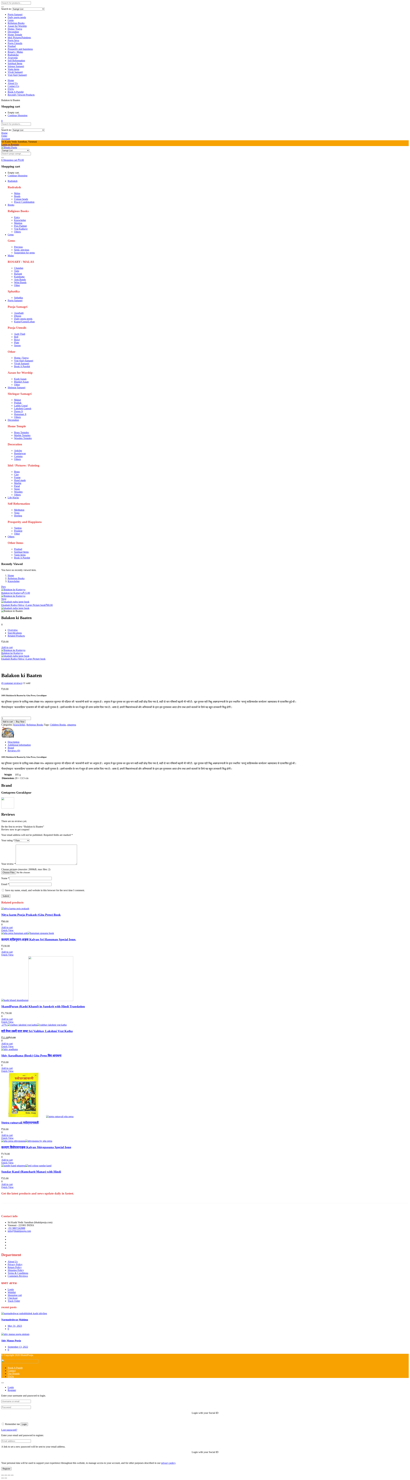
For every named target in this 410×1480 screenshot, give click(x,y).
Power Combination (24, 202)
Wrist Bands (20, 282)
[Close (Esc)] (12, 1475)
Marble (17, 483)
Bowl (17, 339)
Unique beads (21, 199)
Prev (3, 586)
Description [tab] (13, 742)
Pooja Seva (13, 40)
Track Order (14, 1301)
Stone (17, 489)
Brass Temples (21, 432)
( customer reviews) (11, 683)
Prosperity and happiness (20, 49)
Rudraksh (12, 181)
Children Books (58, 724)
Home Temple (15, 34)
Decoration (13, 31)
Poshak (17, 402)
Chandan (18, 268)
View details (7, 667)
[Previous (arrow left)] (2, 1478)
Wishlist (12, 1292)
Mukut (17, 399)
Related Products (16, 635)
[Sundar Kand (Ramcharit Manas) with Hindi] (26, 1165)
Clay (16, 474)
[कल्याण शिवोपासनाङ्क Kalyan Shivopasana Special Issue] (26, 1141)
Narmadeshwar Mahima (14, 1319)
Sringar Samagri (16, 66)
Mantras (18, 223)
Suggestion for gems (24, 252)
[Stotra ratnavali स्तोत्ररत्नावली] (37, 1116)
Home (11, 80)
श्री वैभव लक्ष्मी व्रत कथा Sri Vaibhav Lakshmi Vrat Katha (37, 1031)
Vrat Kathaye (21, 228)
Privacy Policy (15, 1264)
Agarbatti (19, 313)
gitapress (71, 724)
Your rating (8, 840)
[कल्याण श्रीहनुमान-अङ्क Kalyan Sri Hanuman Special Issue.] (27, 933)
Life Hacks (13, 497)
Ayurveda (13, 57)
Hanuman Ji (20, 414)
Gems (11, 20)
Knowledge (20, 220)
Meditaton (19, 510)
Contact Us (13, 86)
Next (3, 598)
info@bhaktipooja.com (19, 1231)
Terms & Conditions (18, 1273)
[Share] (9, 1475)
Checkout (12, 1298)
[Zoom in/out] (2, 1475)
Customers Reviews (18, 1276)
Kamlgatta (19, 276)
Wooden (18, 491)
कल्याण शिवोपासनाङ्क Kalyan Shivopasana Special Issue (36, 1147)
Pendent (18, 530)
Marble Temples (22, 435)
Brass (17, 471)
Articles (18, 450)
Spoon (17, 345)
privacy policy (168, 1463)
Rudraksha (13, 54)
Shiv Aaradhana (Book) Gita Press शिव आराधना (31, 1055)
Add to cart (7, 647)
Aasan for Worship (17, 26)
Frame (17, 477)
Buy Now (20, 721)
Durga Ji (18, 411)
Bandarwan (20, 453)
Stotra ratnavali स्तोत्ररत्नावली (20, 1122)
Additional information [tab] (19, 745)
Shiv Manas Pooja (11, 1340)
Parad (17, 486)
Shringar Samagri (16, 387)
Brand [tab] (11, 747)
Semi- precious (21, 249)
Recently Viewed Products (21, 94)
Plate (16, 342)
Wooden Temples (23, 438)
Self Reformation (16, 60)
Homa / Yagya (15, 29)
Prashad (12, 46)
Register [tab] (12, 1390)
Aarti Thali (19, 334)
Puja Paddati (20, 226)
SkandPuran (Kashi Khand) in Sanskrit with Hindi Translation (43, 1006)
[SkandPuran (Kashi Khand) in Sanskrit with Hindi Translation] (37, 1000)
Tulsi (16, 271)
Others (17, 231)
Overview (13, 630)
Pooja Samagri (15, 14)
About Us (13, 83)
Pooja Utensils (15, 43)
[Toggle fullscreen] (5, 1475)
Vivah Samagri (15, 72)
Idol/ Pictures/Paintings (19, 37)
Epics (17, 217)
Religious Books (16, 23)
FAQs (11, 89)
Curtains (18, 456)
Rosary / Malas (15, 52)
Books (11, 204)
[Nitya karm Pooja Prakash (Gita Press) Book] (15, 908)
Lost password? (9, 1429)
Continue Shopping (17, 115)
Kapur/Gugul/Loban (24, 321)
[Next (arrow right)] (5, 1478)
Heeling (18, 515)
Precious (18, 247)
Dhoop (17, 315)
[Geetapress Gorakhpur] (7, 736)
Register (6, 1469)
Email (5, 884)
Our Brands (14, 1373)
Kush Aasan (20, 379)
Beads (17, 196)
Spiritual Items (15, 63)
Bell (16, 336)
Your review (8, 864)
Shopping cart (15, 1295)
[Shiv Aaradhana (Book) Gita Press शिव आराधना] (9, 1049)
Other (17, 285)
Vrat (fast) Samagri (17, 75)
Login (11, 1289)
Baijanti (18, 273)
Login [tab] (11, 1387)
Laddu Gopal (21, 405)
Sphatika (18, 297)
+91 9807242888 (16, 1228)
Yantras (18, 528)
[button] (2, 120)
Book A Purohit (16, 92)
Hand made (20, 480)
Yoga (16, 512)
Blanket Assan (21, 381)
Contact (12, 1370)
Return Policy (15, 1267)
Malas (17, 193)
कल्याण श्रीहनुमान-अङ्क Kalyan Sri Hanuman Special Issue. (38, 939)
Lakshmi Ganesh (22, 408)
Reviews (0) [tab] (14, 750)
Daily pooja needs (17, 17)
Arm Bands (20, 279)
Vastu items (13, 69)
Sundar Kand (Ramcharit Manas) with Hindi (31, 1171)
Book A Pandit (15, 1367)
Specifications (15, 633)
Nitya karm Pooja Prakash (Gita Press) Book (31, 914)
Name (5, 878)
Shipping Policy (16, 1270)
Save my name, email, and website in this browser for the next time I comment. (45, 890)
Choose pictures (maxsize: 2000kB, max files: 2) (25, 869)
